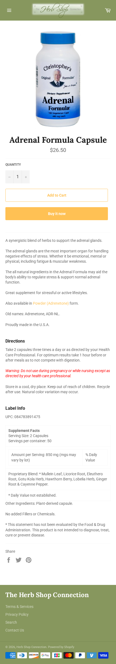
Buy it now (57, 213)
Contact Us (14, 630)
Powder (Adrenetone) (51, 303)
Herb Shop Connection (31, 647)
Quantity (13, 165)
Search (11, 622)
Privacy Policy (17, 614)
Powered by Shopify (61, 647)
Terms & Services (19, 606)
